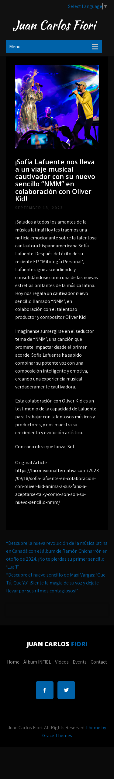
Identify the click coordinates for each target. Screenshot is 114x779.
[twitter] (66, 690)
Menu (14, 46)
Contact (99, 662)
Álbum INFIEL (37, 662)
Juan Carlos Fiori (53, 25)
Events (80, 662)
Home (13, 662)
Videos (62, 662)
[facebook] (45, 690)
